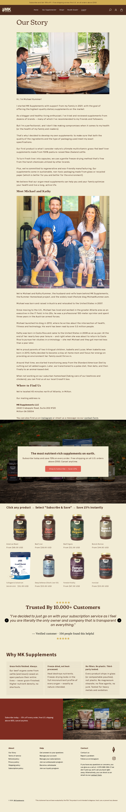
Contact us (85, 753)
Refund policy (13, 759)
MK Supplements (19, 800)
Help (42, 748)
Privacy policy (13, 762)
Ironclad (95, 583)
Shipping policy (14, 765)
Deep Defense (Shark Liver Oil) (47, 583)
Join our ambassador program (51, 762)
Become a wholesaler (48, 765)
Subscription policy (15, 768)
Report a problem (87, 756)
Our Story (12, 753)
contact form (91, 418)
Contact (84, 748)
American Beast (12, 544)
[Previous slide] (7, 620)
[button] (48, 10)
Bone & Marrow (98, 544)
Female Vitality (69, 583)
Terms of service (14, 756)
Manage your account (48, 756)
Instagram (46, 418)
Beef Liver (39, 544)
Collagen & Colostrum (14, 583)
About (11, 748)
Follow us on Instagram (90, 759)
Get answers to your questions (51, 753)
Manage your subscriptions (50, 759)
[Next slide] (119, 620)
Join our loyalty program (49, 768)
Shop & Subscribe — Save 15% (63, 468)
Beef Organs (68, 544)
